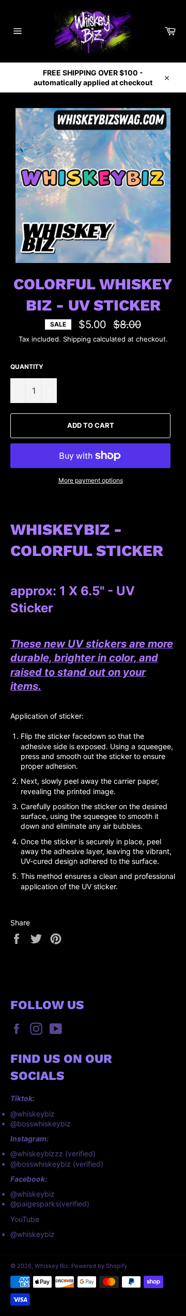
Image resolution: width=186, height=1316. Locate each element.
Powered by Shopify (99, 1265)
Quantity (26, 366)
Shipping (77, 339)
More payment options (90, 480)
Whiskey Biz (51, 1265)
